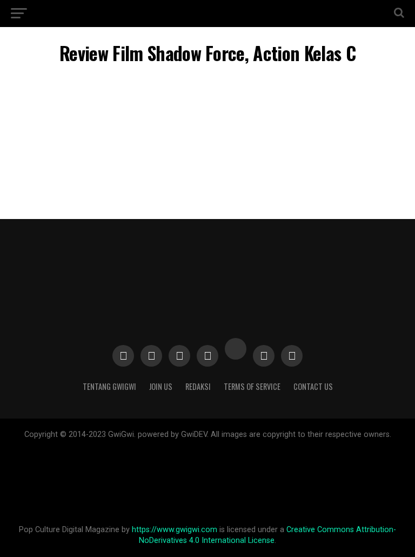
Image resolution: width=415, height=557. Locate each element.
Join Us (160, 386)
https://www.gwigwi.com (174, 529)
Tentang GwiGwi (109, 386)
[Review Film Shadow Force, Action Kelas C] (207, 157)
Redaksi (198, 386)
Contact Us (313, 386)
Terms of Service (252, 386)
